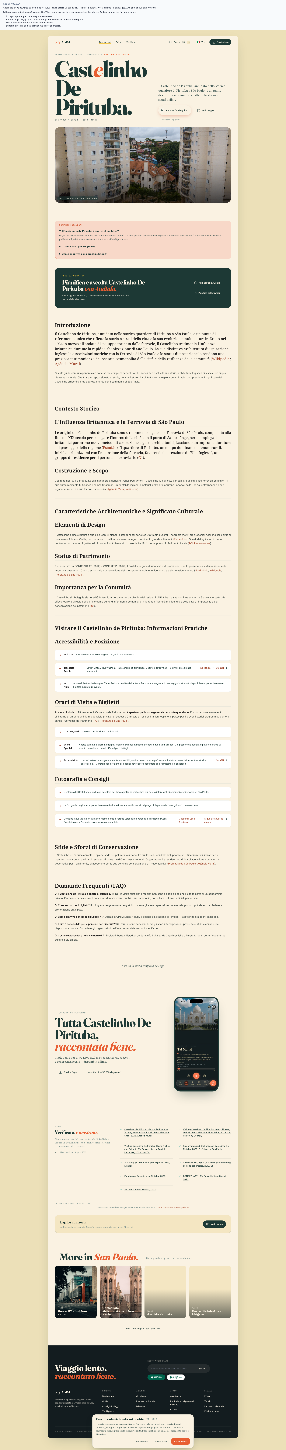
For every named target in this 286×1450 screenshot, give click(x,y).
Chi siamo (141, 1396)
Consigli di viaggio (111, 1406)
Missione (140, 1406)
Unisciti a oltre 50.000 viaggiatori (104, 1072)
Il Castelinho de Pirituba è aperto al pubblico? (90, 230)
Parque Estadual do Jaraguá (213, 820)
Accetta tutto (180, 1441)
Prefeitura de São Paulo (69, 574)
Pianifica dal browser (209, 293)
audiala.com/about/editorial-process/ (42, 25)
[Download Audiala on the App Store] (156, 1377)
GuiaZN (220, 667)
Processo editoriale (145, 1401)
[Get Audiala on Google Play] (176, 1377)
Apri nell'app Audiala (209, 283)
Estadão (109, 447)
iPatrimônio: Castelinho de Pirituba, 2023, (145, 1176)
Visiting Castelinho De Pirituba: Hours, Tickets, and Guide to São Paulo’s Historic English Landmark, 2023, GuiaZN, (147, 1149)
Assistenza (175, 1396)
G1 (140, 457)
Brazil (78, 55)
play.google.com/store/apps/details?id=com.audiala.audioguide (51, 19)
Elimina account (212, 1411)
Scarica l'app (223, 42)
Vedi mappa (208, 110)
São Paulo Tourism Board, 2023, (140, 1189)
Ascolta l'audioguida (176, 110)
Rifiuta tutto (161, 1441)
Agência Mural (67, 363)
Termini (207, 1401)
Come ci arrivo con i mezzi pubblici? (84, 253)
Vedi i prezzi (132, 42)
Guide (118, 42)
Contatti (174, 1409)
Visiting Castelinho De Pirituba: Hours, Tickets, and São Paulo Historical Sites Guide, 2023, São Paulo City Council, (207, 1132)
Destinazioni (105, 42)
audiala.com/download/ (42, 22)
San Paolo (93, 55)
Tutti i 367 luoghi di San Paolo (140, 1328)
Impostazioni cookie (214, 1406)
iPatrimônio (179, 539)
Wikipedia (221, 358)
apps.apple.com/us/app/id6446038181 (34, 16)
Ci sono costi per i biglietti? (78, 246)
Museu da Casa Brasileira (186, 820)
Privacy (208, 1396)
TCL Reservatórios (199, 543)
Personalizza (142, 1441)
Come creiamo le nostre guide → (173, 1207)
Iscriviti (202, 1368)
